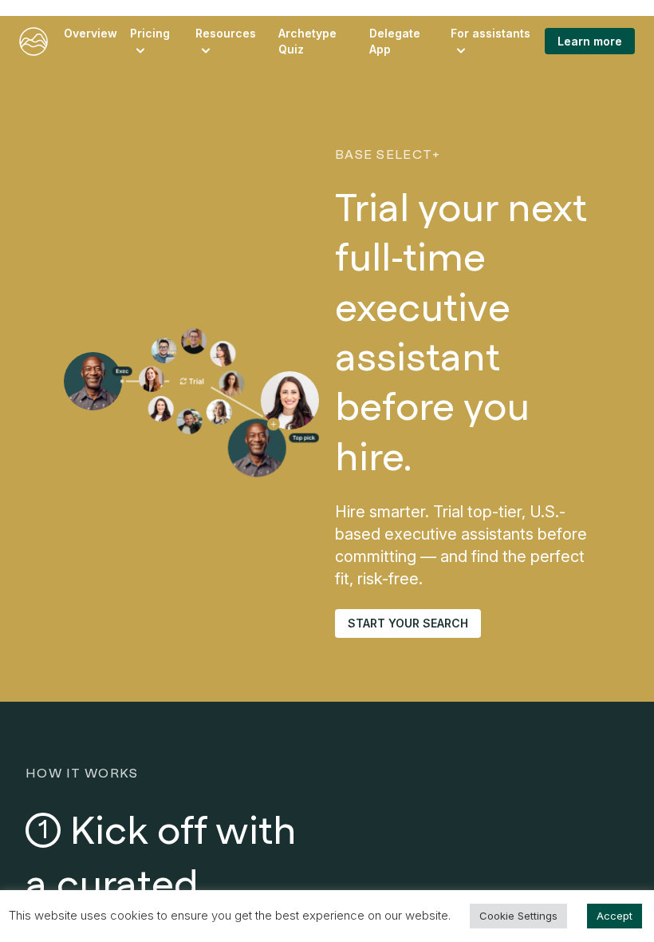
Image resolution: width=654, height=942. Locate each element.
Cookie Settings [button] (518, 915)
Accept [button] (614, 915)
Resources (225, 33)
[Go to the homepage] (33, 41)
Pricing (150, 33)
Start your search (408, 623)
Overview (90, 33)
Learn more (589, 41)
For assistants (490, 33)
